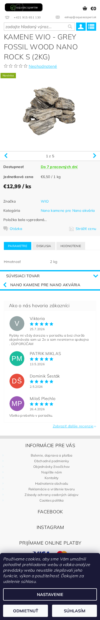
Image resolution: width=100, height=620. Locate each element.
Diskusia (43, 246)
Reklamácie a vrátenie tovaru (51, 489)
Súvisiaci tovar (23, 275)
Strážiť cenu (86, 228)
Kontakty (52, 478)
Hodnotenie (71, 246)
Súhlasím (74, 610)
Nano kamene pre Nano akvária (68, 210)
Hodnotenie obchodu (51, 483)
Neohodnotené (43, 66)
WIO (45, 201)
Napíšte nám (51, 472)
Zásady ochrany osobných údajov (51, 495)
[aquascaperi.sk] (24, 6)
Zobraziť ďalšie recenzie (73, 426)
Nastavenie (50, 594)
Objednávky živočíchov (51, 466)
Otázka (16, 228)
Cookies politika (51, 500)
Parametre (17, 246)
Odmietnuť (25, 610)
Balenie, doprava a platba (52, 455)
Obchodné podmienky (51, 461)
